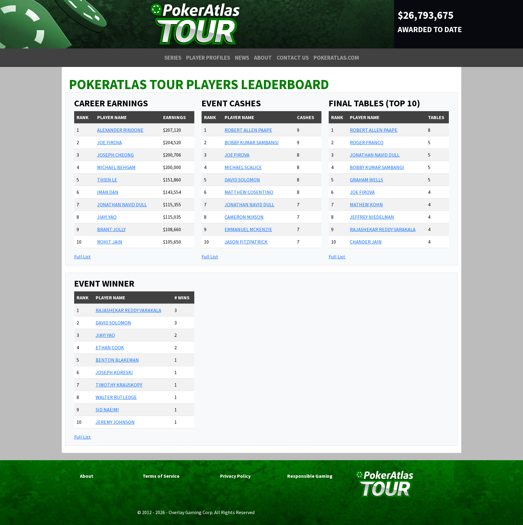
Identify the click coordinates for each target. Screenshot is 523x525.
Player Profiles (208, 57)
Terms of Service (161, 476)
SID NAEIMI (107, 410)
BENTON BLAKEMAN (117, 360)
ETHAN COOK (110, 347)
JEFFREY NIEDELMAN (372, 217)
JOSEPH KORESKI (114, 372)
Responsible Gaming (310, 476)
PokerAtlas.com (336, 57)
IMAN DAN (107, 192)
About (263, 57)
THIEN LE (107, 180)
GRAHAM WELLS (366, 180)
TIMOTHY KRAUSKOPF (119, 385)
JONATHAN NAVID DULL (122, 204)
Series (172, 57)
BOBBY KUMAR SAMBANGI (252, 142)
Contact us (293, 57)
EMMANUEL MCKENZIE (248, 229)
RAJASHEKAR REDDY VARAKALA (383, 229)
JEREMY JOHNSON (115, 422)
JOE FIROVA (109, 142)
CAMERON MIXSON (244, 217)
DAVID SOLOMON (242, 180)
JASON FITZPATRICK (246, 242)
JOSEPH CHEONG (115, 155)
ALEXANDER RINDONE (120, 130)
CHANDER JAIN (366, 242)
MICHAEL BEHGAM (116, 167)
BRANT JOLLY (111, 229)
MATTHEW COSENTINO (249, 192)
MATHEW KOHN (366, 204)
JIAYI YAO (107, 217)
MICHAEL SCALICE (243, 167)
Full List (82, 257)
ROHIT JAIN (109, 242)
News (242, 57)
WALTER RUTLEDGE (116, 397)
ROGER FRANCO (366, 142)
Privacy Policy (235, 476)
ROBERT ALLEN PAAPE (248, 130)
